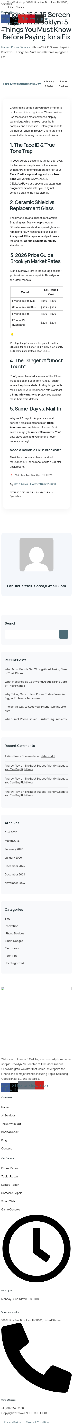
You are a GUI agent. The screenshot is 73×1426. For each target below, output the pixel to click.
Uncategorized (14, 963)
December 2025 (15, 866)
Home (5, 47)
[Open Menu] (3, 29)
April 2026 (11, 832)
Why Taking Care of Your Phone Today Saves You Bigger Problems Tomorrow (36, 696)
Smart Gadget (14, 941)
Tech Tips (11, 956)
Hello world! (48, 756)
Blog (8, 918)
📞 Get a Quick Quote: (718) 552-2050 (33, 484)
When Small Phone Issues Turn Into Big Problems (36, 719)
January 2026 (13, 857)
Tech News (12, 948)
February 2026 (14, 849)
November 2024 (15, 883)
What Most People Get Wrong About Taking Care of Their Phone (36, 671)
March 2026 (12, 841)
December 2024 (15, 874)
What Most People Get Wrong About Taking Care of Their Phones (36, 684)
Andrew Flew (12, 765)
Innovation (11, 926)
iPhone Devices (20, 47)
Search (10, 623)
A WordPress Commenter (21, 756)
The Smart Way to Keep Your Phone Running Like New (35, 708)
